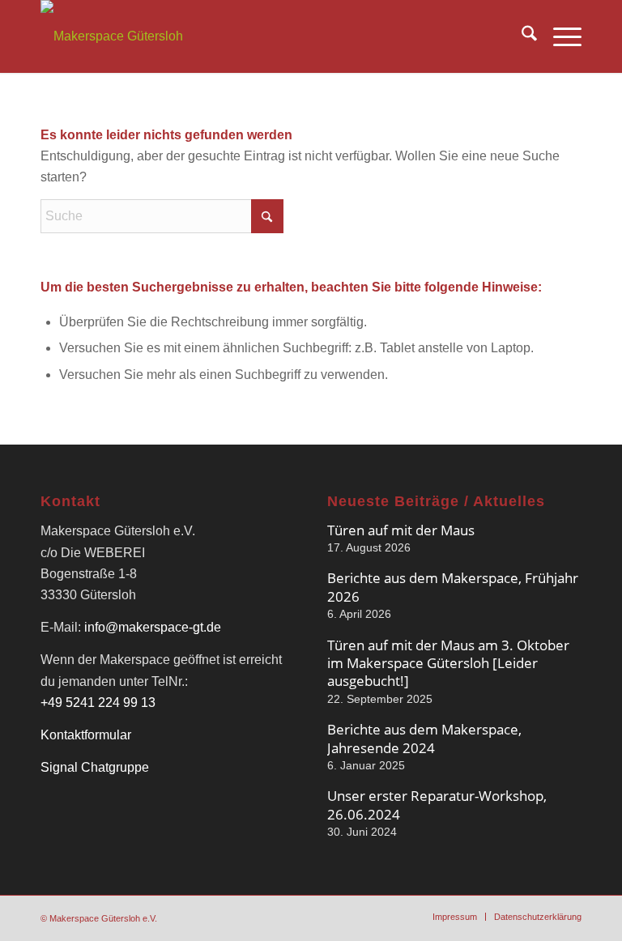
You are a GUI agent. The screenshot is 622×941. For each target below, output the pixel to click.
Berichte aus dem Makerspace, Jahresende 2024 (424, 738)
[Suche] (521, 36)
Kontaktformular (85, 735)
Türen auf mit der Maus (401, 530)
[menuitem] (521, 36)
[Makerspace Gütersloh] (111, 36)
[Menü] (559, 36)
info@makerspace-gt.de (152, 627)
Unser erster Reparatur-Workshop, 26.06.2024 (437, 804)
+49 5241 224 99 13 (98, 702)
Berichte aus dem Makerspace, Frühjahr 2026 (452, 586)
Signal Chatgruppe (94, 767)
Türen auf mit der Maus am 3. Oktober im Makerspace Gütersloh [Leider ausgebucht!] (448, 663)
